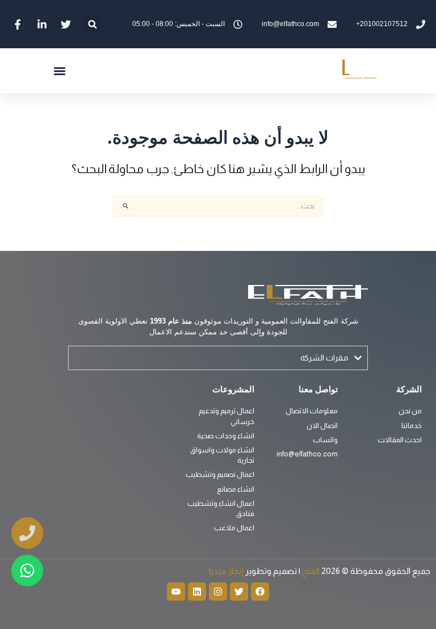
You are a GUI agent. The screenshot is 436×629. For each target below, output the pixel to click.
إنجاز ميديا (226, 571)
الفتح (310, 571)
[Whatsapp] (27, 570)
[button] (93, 24)
